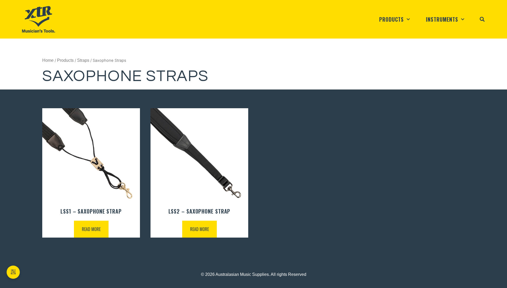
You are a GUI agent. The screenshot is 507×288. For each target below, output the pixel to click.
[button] (482, 19)
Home (48, 60)
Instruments (442, 19)
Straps (83, 60)
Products (391, 19)
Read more (91, 229)
